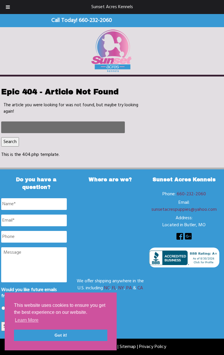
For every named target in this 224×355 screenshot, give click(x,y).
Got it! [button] (61, 335)
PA (129, 288)
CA (140, 288)
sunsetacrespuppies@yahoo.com (184, 209)
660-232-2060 (191, 194)
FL (114, 288)
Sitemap (128, 347)
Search (10, 142)
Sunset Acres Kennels (112, 7)
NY (121, 288)
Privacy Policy (152, 347)
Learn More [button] (26, 320)
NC (107, 288)
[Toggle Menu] (8, 7)
